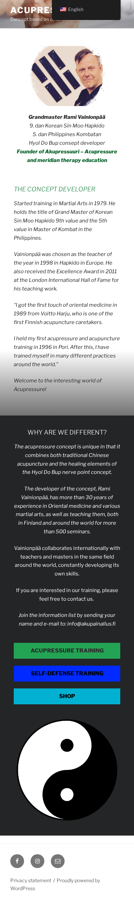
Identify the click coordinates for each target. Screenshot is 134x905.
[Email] (58, 861)
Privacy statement (30, 880)
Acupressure (46, 10)
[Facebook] (17, 861)
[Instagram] (37, 861)
